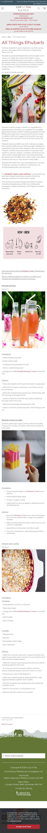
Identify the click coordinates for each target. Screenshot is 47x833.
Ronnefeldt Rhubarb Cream (26, 371)
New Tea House (41, 1)
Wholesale (31, 1)
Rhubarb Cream (33, 491)
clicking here (15, 821)
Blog (25, 1)
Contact (43, 3)
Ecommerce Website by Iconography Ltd (23, 771)
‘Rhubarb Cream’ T (28, 271)
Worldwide (23, 15)
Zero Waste (36, 3)
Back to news (7, 724)
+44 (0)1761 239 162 (7, 1)
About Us (20, 1)
